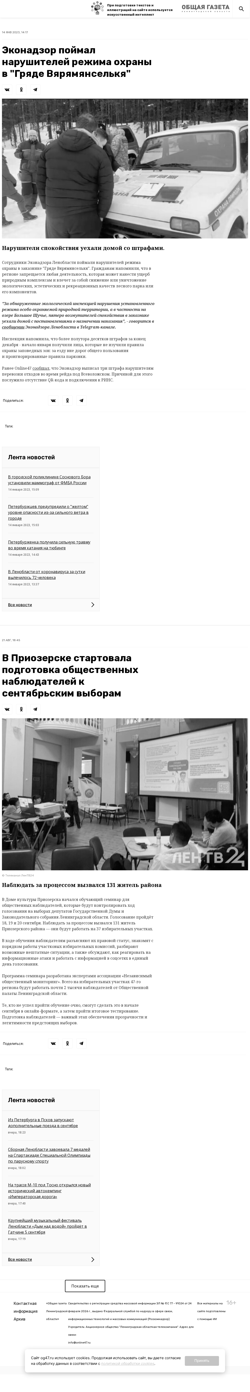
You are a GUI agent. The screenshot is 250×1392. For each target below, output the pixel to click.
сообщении (13, 327)
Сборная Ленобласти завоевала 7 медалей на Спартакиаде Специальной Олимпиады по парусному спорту (49, 1155)
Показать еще (85, 1286)
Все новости (20, 604)
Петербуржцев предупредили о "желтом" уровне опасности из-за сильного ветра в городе (48, 512)
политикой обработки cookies (127, 1363)
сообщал (40, 368)
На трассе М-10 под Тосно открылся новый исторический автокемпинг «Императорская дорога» (49, 1190)
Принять (201, 1360)
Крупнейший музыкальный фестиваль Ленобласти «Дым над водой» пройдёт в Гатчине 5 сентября (47, 1226)
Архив (19, 1319)
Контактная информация (26, 1307)
